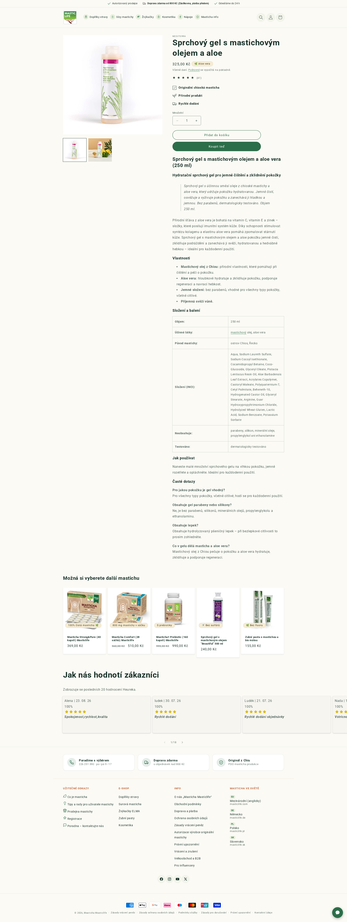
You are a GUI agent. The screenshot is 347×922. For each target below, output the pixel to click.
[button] (207, 16)
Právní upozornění (186, 844)
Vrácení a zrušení (186, 851)
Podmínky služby (188, 912)
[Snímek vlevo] (164, 742)
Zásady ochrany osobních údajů (157, 912)
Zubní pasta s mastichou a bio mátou (262, 639)
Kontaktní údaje (263, 912)
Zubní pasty (127, 818)
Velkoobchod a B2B (187, 858)
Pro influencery (184, 865)
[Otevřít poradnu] (337, 912)
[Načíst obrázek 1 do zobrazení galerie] (74, 150)
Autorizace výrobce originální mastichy (194, 835)
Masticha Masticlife (95, 913)
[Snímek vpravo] (182, 742)
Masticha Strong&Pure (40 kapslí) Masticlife (84, 639)
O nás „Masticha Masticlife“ (193, 797)
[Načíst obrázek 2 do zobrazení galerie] (100, 150)
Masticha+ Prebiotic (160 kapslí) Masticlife (172, 639)
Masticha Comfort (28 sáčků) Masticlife (126, 639)
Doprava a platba (186, 811)
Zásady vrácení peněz (189, 825)
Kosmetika (126, 825)
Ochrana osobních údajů (190, 818)
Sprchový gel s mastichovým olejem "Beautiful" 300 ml (214, 640)
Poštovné (194, 70)
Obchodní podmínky (187, 804)
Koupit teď (217, 146)
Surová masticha (130, 804)
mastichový (238, 332)
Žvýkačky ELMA (129, 811)
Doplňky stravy (129, 797)
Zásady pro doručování (214, 912)
